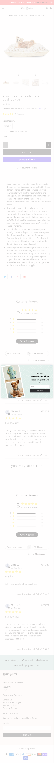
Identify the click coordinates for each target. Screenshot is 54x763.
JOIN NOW (40, 390)
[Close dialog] (51, 366)
